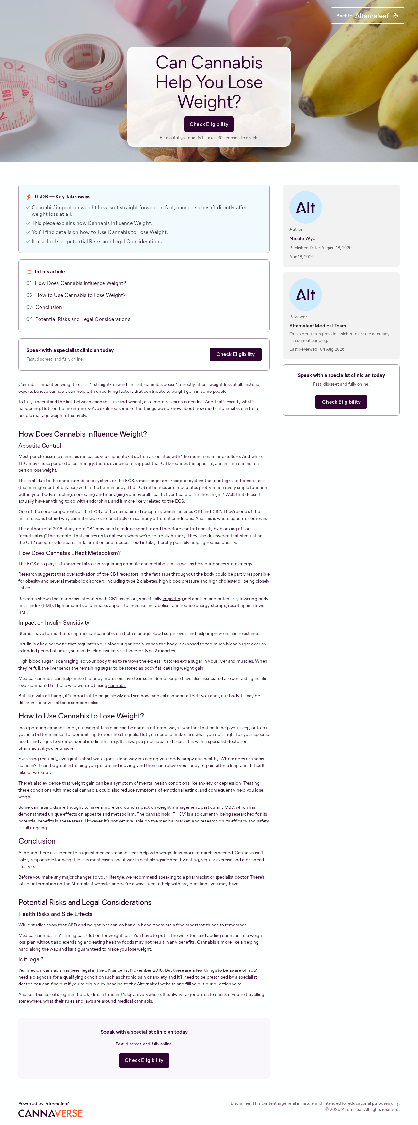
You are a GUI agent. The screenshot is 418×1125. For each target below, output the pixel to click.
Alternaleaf (82, 884)
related (154, 501)
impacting (173, 598)
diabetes (166, 651)
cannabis (117, 685)
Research (28, 574)
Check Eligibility (209, 124)
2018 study (64, 529)
